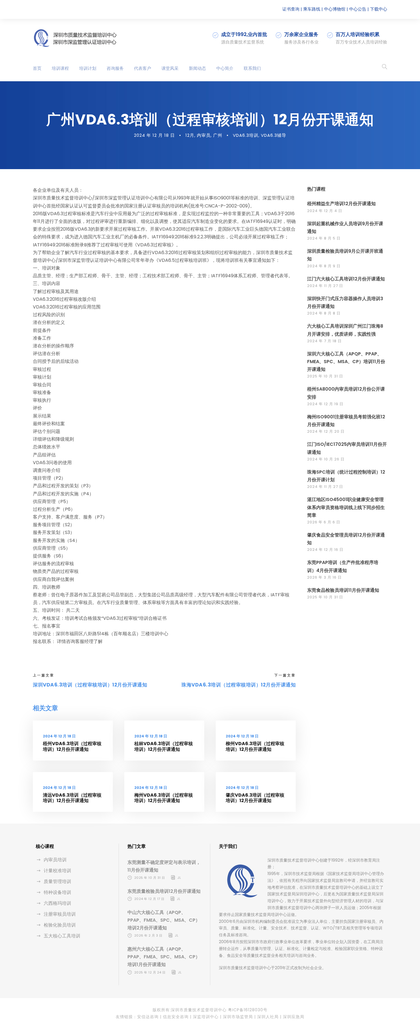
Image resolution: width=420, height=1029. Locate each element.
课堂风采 (170, 68)
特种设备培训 (57, 892)
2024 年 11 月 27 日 (325, 285)
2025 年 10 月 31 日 (325, 376)
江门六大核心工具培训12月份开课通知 (346, 279)
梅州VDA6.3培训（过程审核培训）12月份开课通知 (163, 798)
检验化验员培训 (60, 925)
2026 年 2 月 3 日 (148, 935)
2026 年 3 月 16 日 (324, 577)
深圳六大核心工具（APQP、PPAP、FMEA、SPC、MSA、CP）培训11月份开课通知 (346, 362)
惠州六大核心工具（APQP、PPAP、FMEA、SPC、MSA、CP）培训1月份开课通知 (163, 957)
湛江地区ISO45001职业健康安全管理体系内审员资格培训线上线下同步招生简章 (346, 507)
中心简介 (224, 68)
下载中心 (378, 9)
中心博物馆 (334, 9)
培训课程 (60, 68)
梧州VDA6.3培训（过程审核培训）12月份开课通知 (72, 746)
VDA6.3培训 (245, 135)
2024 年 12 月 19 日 (325, 404)
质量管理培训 (57, 881)
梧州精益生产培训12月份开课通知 (341, 203)
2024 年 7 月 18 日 (324, 341)
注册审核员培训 (60, 914)
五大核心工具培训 (62, 936)
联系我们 (252, 68)
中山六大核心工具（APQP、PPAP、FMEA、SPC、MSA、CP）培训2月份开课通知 (163, 920)
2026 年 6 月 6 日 (323, 522)
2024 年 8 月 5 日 (324, 238)
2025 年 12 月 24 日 (150, 972)
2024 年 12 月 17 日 (149, 899)
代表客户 (142, 68)
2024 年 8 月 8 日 (324, 313)
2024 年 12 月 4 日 (324, 210)
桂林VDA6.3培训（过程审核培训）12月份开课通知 (163, 746)
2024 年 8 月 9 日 (324, 266)
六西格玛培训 (57, 903)
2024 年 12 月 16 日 (325, 549)
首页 (37, 68)
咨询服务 (115, 68)
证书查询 (290, 9)
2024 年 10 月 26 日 (326, 459)
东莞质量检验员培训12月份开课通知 (164, 891)
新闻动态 (197, 68)
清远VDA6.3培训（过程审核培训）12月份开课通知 (72, 798)
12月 (189, 135)
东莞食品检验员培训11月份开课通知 (343, 590)
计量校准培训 (57, 870)
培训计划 (87, 68)
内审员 (204, 135)
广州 (217, 135)
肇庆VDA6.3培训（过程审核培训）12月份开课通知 (255, 798)
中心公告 (357, 9)
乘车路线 (311, 9)
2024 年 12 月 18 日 (154, 135)
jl (179, 877)
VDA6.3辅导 (273, 135)
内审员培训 (55, 859)
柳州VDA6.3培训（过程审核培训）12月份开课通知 (255, 746)
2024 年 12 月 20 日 (326, 431)
